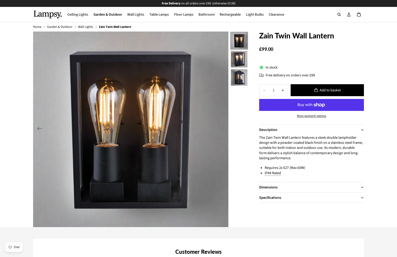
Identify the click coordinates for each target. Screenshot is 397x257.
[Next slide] (223, 129)
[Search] (339, 14)
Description (268, 129)
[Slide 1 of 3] (239, 40)
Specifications (270, 197)
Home (37, 27)
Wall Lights (85, 27)
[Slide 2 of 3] (239, 59)
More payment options (311, 116)
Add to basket (330, 90)
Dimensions (268, 187)
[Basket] (359, 14)
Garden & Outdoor (59, 27)
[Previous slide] (38, 129)
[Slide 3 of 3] (239, 77)
